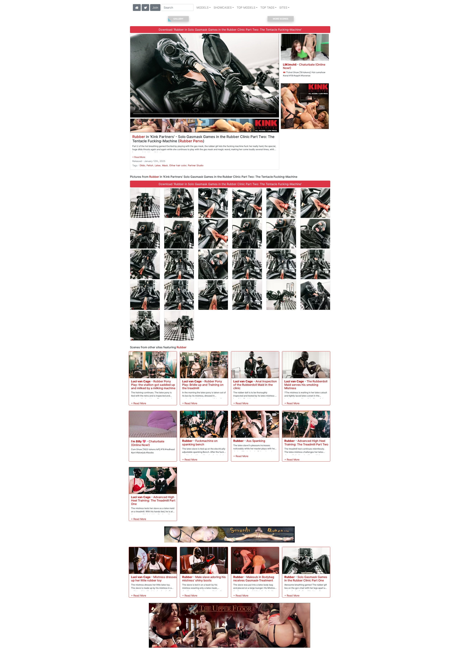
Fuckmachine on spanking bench (200, 442)
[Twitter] (145, 7)
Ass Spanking (255, 441)
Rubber (138, 137)
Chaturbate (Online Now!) (304, 66)
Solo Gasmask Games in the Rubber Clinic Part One (305, 578)
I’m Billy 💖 (138, 441)
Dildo (142, 165)
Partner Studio (196, 165)
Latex (158, 165)
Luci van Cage (141, 381)
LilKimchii (289, 64)
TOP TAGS (267, 7)
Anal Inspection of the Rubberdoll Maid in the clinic (255, 384)
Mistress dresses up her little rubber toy (154, 578)
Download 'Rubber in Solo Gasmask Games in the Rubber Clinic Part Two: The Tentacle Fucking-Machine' (230, 29)
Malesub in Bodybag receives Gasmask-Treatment (253, 578)
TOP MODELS (246, 7)
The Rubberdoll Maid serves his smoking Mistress (305, 384)
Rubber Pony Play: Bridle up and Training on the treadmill (203, 384)
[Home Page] (137, 7)
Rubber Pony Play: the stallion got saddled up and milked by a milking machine (153, 384)
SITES (283, 7)
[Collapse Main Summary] (138, 157)
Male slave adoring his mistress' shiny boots (204, 578)
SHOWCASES (223, 7)
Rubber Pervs (191, 141)
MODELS (203, 7)
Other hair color (177, 165)
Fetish (150, 165)
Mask (165, 165)
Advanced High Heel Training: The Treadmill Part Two (306, 442)
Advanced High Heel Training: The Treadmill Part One (153, 500)
